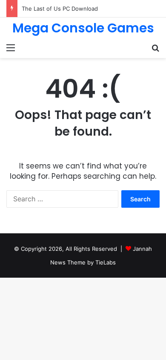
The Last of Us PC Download (60, 8)
